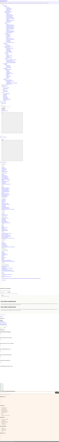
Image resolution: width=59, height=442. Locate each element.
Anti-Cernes (8, 71)
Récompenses (4, 103)
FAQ (2, 414)
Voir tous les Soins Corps (8, 46)
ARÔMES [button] (6, 58)
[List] (12, 122)
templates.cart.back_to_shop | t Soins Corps (8, 238)
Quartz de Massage (9, 83)
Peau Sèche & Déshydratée (10, 27)
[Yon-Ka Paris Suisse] (3, 162)
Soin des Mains (4, 219)
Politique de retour (4, 410)
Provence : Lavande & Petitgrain (10, 62)
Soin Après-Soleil (8, 67)
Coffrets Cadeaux (8, 8)
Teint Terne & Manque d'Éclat (10, 31)
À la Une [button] (6, 6)
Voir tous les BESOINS (5, 230)
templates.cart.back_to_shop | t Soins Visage (8, 209)
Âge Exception (8, 36)
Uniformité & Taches (9, 32)
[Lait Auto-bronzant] (3, 322)
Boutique (1, 1)
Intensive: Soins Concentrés (10, 39)
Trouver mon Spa (5, 91)
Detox (2, 225)
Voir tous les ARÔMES (5, 237)
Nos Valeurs (5, 95)
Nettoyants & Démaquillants (5, 181)
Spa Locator (3, 423)
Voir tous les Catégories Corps (6, 222)
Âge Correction (8, 34)
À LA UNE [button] (6, 44)
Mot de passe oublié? (5, 110)
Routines (3, 259)
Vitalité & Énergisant (9, 57)
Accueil (3, 295)
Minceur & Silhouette (9, 55)
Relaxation (7, 56)
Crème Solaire (8, 66)
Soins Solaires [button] (5, 63)
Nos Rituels (4, 100)
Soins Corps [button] (5, 43)
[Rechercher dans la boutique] (30, 105)
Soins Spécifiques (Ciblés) (10, 42)
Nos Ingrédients (5, 97)
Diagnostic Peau (5, 88)
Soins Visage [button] (5, 5)
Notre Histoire (5, 94)
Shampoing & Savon (4, 221)
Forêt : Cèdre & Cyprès (9, 60)
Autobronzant (8, 65)
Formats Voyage (8, 9)
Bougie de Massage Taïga (5, 266)
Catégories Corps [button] (7, 47)
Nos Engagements (5, 98)
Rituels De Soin (5, 90)
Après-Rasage (8, 72)
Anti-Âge (7, 70)
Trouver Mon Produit (4, 85)
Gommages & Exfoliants (9, 17)
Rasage (7, 75)
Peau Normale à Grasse (9, 26)
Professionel (4, 1)
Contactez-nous (4, 408)
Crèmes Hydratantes (9, 16)
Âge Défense (8, 35)
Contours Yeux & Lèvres (9, 15)
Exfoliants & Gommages (9, 48)
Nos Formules (5, 96)
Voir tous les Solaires (5, 245)
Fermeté (3, 226)
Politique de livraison (4, 409)
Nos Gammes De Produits (7, 99)
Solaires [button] (6, 64)
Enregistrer (3, 109)
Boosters (7, 13)
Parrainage (3, 420)
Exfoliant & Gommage (9, 73)
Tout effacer (1, 321)
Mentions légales (4, 412)
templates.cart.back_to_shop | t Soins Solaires (8, 246)
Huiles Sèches (4, 218)
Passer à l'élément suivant (3, 0)
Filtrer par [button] (1, 316)
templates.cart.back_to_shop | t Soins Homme (8, 261)
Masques (7, 19)
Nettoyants (8, 74)
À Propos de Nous (4, 407)
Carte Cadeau (3, 267)
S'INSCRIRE (57, 392)
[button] (3, 4)
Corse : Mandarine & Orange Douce (11, 59)
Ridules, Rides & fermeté (9, 30)
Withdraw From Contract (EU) (6, 415)
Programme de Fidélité (5, 419)
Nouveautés (8, 10)
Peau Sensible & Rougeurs (10, 28)
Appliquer (1, 320)
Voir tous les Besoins (5, 196)
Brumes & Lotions (8, 14)
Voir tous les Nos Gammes (5, 208)
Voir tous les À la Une (5, 171)
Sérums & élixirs (8, 76)
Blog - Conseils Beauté (6, 93)
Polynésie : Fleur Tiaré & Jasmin (10, 61)
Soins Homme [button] (5, 68)
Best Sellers (8, 7)
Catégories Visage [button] (7, 12)
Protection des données (5, 411)
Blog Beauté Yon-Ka (4, 421)
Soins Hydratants (4, 220)
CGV (2, 413)
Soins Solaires (8, 41)
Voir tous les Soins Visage (8, 11)
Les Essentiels (8, 40)
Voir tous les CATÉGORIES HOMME (6, 260)
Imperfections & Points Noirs (10, 18)
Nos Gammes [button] (7, 33)
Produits (3, 272)
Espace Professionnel (5, 422)
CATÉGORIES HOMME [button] (8, 69)
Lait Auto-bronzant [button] (3, 324)
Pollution (7, 29)
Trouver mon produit (6, 87)
